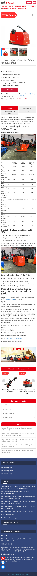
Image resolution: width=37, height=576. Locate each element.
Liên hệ (6, 482)
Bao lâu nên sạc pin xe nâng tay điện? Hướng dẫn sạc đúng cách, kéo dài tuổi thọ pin (18, 434)
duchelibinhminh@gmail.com (13, 518)
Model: (3, 94)
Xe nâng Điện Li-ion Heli (14, 338)
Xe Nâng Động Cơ (8, 417)
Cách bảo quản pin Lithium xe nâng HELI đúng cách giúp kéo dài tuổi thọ (17, 445)
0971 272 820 (22, 99)
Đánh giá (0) (27, 108)
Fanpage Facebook (10, 522)
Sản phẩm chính (9, 463)
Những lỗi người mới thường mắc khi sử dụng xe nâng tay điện (17, 429)
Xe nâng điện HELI (9, 299)
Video (27, 112)
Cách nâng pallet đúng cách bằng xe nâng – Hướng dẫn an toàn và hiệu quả (17, 440)
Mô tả (10, 108)
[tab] (9, 108)
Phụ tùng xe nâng (7, 477)
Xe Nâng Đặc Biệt (8, 409)
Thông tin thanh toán (10, 112)
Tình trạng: (4, 96)
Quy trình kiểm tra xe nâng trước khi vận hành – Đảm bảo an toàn (18, 451)
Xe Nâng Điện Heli (8, 413)
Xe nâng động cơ (7, 471)
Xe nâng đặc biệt (6, 474)
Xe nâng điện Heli (7, 468)
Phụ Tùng (6, 405)
